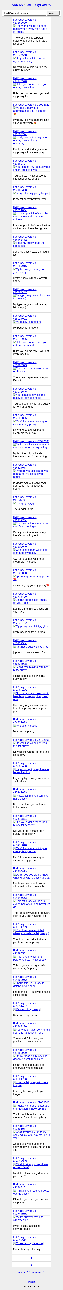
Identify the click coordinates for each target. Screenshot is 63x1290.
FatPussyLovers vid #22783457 (25, 291)
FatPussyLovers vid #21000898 (25, 571)
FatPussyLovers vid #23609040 (25, 545)
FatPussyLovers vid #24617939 (25, 1160)
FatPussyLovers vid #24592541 (25, 1239)
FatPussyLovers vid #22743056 (25, 1212)
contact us (31, 1282)
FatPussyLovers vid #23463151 (25, 1186)
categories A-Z (39, 1272)
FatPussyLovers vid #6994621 (31, 104)
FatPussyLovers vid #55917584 (25, 642)
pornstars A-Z (23, 1272)
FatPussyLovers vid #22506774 (25, 133)
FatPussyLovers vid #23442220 (25, 1025)
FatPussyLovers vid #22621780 (25, 1078)
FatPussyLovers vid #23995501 (25, 952)
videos (18, 5)
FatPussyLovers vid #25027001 (25, 317)
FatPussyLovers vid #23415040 (25, 844)
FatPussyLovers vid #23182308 (25, 188)
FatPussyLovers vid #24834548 (25, 53)
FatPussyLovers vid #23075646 (25, 390)
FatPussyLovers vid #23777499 (25, 595)
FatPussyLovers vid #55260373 (25, 364)
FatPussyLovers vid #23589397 (25, 162)
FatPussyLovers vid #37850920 (25, 1051)
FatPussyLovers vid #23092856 (25, 416)
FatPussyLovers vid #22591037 (25, 1127)
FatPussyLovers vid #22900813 (25, 870)
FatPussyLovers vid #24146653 (25, 896)
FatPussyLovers (38, 5)
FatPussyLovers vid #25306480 (25, 765)
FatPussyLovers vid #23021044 (25, 209)
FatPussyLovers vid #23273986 (25, 337)
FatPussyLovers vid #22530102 (25, 621)
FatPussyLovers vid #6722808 (31, 739)
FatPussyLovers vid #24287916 (25, 264)
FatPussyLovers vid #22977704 (25, 519)
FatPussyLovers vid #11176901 (25, 498)
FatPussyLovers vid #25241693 (25, 791)
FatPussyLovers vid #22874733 (25, 926)
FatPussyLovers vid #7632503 (31, 1102)
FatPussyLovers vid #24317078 (25, 466)
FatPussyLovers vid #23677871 (25, 817)
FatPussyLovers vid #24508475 (25, 689)
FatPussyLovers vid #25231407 (25, 1005)
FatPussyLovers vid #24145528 (25, 80)
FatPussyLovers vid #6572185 (31, 441)
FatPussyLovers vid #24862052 (25, 978)
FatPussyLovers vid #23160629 (25, 21)
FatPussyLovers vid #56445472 (25, 238)
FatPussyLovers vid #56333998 (25, 662)
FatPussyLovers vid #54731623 (25, 721)
